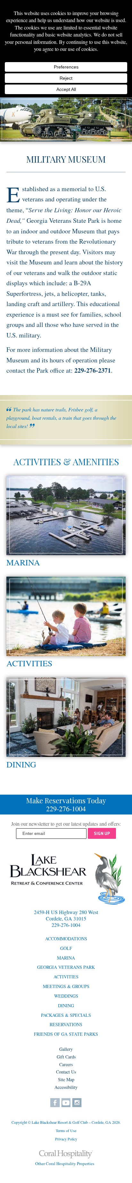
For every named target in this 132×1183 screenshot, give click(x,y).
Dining (21, 764)
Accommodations (66, 939)
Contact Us (66, 1072)
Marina (23, 562)
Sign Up (102, 833)
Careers (66, 1064)
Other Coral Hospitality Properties (64, 1163)
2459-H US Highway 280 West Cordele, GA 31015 (66, 915)
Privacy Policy (66, 1138)
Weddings (66, 996)
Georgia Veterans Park (66, 967)
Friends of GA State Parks (66, 1034)
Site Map (66, 1079)
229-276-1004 (66, 808)
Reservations (66, 1024)
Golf (66, 948)
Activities (29, 663)
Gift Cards (66, 1057)
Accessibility (66, 1087)
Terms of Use (66, 1130)
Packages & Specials (66, 1015)
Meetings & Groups (66, 986)
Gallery (66, 1049)
